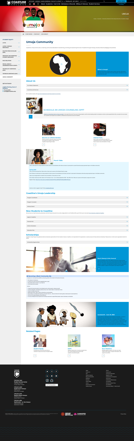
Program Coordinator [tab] (32, 197)
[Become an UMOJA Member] (43, 144)
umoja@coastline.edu (10, 91)
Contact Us (88, 372)
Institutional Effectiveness (111, 379)
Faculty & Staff (56, 1)
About (43, 4)
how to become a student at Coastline (96, 213)
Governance (108, 378)
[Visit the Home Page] (23, 34)
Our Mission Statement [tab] (32, 85)
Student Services (94, 4)
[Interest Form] (94, 144)
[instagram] (51, 371)
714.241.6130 (7, 90)
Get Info (75, 1)
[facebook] (56, 371)
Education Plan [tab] (30, 230)
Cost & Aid (57, 4)
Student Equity (37, 34)
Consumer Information (110, 373)
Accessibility (108, 381)
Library (87, 383)
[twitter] (47, 371)
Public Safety (88, 381)
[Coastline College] (16, 374)
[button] (61, 64)
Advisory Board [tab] (30, 206)
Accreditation (108, 384)
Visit (87, 373)
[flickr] (51, 376)
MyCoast (31, 1)
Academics (49, 4)
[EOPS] (69, 355)
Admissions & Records (68, 4)
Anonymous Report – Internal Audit (113, 386)
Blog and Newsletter (90, 376)
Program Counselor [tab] (31, 202)
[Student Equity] (35, 355)
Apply (87, 370)
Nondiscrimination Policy (111, 383)
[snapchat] (51, 380)
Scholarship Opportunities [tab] (33, 242)
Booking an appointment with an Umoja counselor (54, 114)
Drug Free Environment (90, 384)
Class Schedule (45, 1)
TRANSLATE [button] (68, 1)
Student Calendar (89, 375)
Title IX (107, 370)
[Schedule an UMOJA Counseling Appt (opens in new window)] (30, 117)
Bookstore (88, 378)
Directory (87, 379)
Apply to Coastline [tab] (31, 217)
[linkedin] (47, 376)
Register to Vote (109, 375)
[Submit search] (104, 1)
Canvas (37, 1)
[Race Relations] (103, 355)
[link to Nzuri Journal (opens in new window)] (99, 269)
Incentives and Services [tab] (32, 89)
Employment (108, 372)
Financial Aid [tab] (30, 221)
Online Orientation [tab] (31, 225)
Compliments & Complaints (111, 376)
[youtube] (56, 376)
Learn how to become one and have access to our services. (49, 93)
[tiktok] (47, 380)
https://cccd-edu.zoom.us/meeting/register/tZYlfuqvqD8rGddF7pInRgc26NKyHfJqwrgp (53, 179)
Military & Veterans (82, 4)
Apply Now (121, 1)
